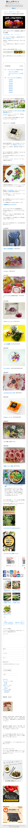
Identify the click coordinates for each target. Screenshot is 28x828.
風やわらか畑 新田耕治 (8, 248)
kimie (12, 34)
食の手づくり (12, 11)
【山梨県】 (10, 79)
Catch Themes (16, 826)
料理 (18, 11)
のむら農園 (6, 441)
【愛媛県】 (10, 90)
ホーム (6, 11)
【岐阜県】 (10, 85)
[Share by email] (21, 575)
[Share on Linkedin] (18, 575)
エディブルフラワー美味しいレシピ (11, 553)
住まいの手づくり (6, 681)
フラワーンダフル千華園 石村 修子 (11, 295)
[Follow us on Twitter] (8, 572)
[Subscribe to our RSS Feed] (14, 572)
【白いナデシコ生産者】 (13, 71)
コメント (5, 633)
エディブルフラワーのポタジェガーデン (12, 528)
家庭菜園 (6, 690)
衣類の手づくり (6, 685)
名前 (4, 648)
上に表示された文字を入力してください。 (11, 664)
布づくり (6, 686)
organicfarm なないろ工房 (9, 392)
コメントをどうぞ (17, 34)
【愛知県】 (10, 86)
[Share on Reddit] (11, 575)
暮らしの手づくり (12, 2)
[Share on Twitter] (8, 575)
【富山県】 (10, 81)
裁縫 (5, 688)
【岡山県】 (10, 88)
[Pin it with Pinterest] (14, 575)
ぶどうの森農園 (7, 343)
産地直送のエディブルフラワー (10, 204)
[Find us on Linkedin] (11, 572)
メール (5, 653)
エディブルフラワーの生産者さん (14, 77)
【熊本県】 (10, 92)
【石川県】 (10, 83)
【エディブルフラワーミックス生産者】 (15, 74)
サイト (4, 657)
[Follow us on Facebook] (4, 572)
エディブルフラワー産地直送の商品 (15, 69)
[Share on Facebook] (4, 575)
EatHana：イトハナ (8, 417)
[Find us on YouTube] (18, 572)
